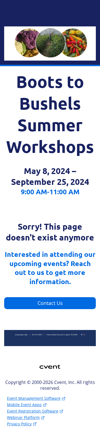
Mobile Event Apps (24, 404)
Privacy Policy (19, 423)
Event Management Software (34, 398)
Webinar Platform (23, 417)
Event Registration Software (32, 411)
